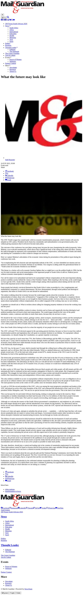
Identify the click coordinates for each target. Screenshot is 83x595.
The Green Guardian (8, 555)
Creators (7, 510)
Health (7, 529)
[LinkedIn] (5, 20)
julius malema (10, 489)
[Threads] (7, 20)
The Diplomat (10, 552)
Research (8, 583)
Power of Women (11, 566)
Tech (7, 533)
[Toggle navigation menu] (2, 15)
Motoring (8, 531)
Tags (2, 510)
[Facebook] (2, 20)
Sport (7, 535)
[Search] (8, 18)
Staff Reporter (10, 160)
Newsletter (9, 581)
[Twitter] (10, 20)
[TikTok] (9, 20)
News (4, 516)
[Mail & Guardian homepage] (41, 7)
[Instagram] (3, 20)
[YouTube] (14, 20)
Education (8, 527)
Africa (7, 523)
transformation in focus (13, 491)
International (9, 525)
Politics (3, 538)
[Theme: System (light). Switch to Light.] (4, 17)
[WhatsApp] (12, 20)
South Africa (9, 521)
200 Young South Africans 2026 (12, 512)
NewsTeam (28, 589)
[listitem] (5, 508)
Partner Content (6, 572)
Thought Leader (10, 545)
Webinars (8, 568)
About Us (8, 585)
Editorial (8, 550)
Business (4, 540)
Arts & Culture (6, 557)
